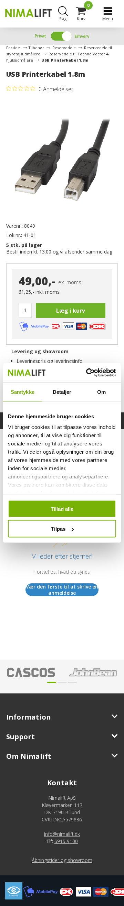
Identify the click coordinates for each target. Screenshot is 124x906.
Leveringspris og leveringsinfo (50, 361)
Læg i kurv (70, 310)
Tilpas (58, 529)
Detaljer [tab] (62, 392)
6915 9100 (66, 841)
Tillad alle (62, 508)
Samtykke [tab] (22, 392)
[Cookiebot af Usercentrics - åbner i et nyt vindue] (87, 372)
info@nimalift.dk (62, 834)
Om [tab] (101, 392)
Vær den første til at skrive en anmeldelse (62, 589)
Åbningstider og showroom (62, 860)
